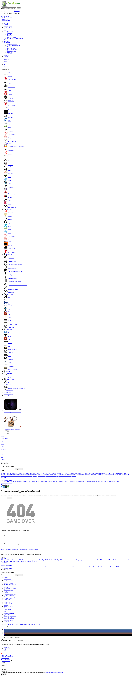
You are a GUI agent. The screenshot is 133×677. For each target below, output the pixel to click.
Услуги (5, 40)
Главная (6, 23)
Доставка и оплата (8, 31)
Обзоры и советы (8, 28)
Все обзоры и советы (6, 480)
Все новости (4, 471)
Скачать (6, 56)
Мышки (8, 72)
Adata (2, 446)
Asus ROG (3, 459)
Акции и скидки (8, 27)
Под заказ (9, 35)
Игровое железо (10, 379)
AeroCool (3, 449)
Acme (2, 444)
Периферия (9, 373)
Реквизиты (9, 53)
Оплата (9, 34)
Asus (2, 457)
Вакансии (9, 52)
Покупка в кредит (11, 37)
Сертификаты (9, 390)
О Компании (7, 42)
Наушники (9, 209)
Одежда (8, 311)
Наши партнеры (11, 48)
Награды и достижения (13, 46)
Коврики (8, 143)
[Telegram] (4, 487)
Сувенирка (9, 329)
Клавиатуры (9, 241)
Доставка (9, 33)
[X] (6, 487)
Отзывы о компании (12, 49)
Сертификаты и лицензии (13, 45)
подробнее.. (4, 497)
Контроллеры (9, 294)
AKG (2, 451)
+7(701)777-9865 (7, 17)
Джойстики (27, 549)
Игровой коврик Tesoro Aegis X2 (12, 412)
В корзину (3, 674)
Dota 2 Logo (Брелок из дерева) (12, 429)
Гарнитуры (8, 549)
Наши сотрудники (11, 51)
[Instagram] (4, 633)
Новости (6, 30)
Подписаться (19, 469)
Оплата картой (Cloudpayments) (15, 38)
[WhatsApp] (8, 487)
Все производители (6, 462)
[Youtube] (4, 632)
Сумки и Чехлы (10, 305)
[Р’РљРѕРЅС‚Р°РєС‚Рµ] (1, 487)
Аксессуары (9, 254)
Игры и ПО (9, 384)
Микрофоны (9, 299)
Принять (10, 497)
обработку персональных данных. (54, 672)
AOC (2, 454)
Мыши (2, 549)
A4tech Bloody (4, 438)
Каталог (6, 24)
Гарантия (6, 41)
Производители (8, 26)
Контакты (6, 55)
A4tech (2, 436)
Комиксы (8, 371)
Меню (5, 61)
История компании (12, 44)
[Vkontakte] (4, 629)
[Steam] (4, 635)
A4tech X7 (3, 441)
